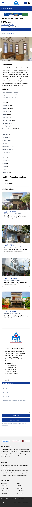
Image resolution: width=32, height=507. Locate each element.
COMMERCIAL (20, 486)
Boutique (19, 483)
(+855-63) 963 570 (11, 365)
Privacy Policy (25, 502)
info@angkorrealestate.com (14, 373)
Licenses (10, 502)
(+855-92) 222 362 (11, 371)
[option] (6, 441)
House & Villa (5, 24)
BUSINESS (4, 486)
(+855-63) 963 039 (11, 367)
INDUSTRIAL (20, 488)
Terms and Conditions (17, 502)
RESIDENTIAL (20, 493)
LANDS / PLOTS (20, 490)
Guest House (5, 488)
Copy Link (11, 33)
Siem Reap (12, 26)
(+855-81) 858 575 (11, 369)
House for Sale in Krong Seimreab (15, 216)
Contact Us (3, 505)
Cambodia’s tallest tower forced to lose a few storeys (15, 470)
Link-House (4, 493)
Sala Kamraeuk (5, 26)
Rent (12, 24)
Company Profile (4, 502)
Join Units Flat (5, 490)
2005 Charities (6, 468)
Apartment (4, 483)
